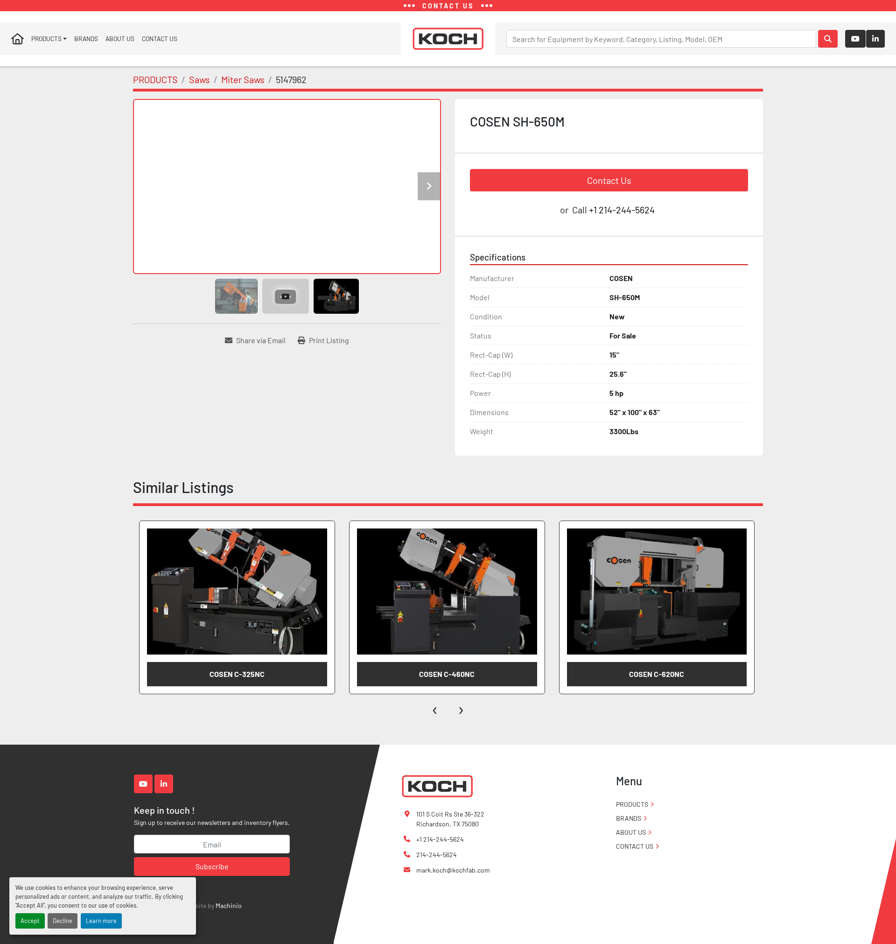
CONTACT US (159, 38)
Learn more (101, 920)
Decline (62, 920)
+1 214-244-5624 (622, 209)
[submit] (828, 39)
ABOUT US (119, 38)
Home (17, 38)
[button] (49, 38)
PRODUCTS (46, 38)
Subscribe (212, 866)
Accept (30, 920)
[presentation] (435, 708)
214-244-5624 (436, 855)
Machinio (229, 905)
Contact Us (609, 180)
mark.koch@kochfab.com (453, 870)
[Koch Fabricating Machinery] (437, 785)
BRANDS (86, 38)
